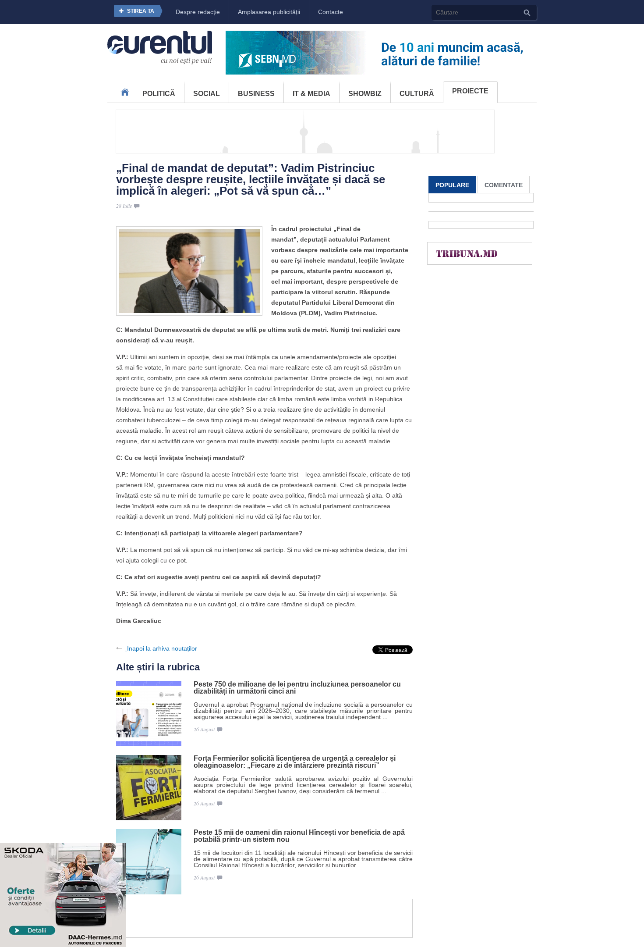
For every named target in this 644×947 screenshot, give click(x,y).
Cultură (417, 93)
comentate (504, 185)
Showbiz (365, 93)
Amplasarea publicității (269, 11)
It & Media (311, 93)
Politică (158, 93)
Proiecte (470, 91)
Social (206, 93)
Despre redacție (198, 11)
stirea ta (140, 11)
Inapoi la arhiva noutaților (162, 648)
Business (256, 93)
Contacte (330, 11)
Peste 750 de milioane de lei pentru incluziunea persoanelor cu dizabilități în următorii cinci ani (297, 688)
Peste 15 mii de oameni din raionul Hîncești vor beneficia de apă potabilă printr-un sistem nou (299, 836)
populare (452, 185)
